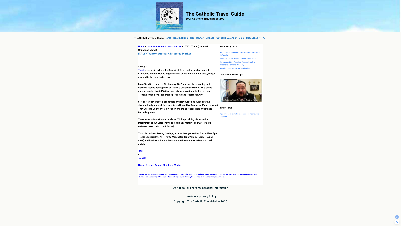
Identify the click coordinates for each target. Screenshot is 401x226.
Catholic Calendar (226, 38)
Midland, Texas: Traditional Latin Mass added (238, 59)
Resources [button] (252, 38)
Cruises (210, 38)
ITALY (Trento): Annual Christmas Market (159, 165)
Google (142, 158)
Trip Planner (197, 38)
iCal (141, 151)
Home (168, 38)
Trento (141, 70)
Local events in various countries (164, 46)
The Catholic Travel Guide (215, 14)
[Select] (241, 101)
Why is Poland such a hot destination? (235, 68)
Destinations (180, 38)
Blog (241, 38)
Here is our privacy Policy (200, 196)
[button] (264, 38)
